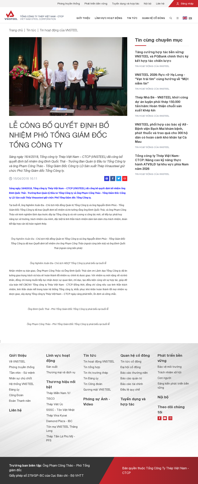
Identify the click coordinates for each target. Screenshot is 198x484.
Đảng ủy (14, 389)
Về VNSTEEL (17, 361)
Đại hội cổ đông (130, 367)
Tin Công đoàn (92, 384)
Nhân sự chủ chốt (20, 378)
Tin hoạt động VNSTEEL (98, 361)
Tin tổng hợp (91, 367)
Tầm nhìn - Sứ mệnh (22, 372)
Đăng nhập (186, 3)
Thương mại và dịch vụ (60, 372)
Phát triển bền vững (95, 3)
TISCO (50, 398)
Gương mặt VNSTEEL (97, 389)
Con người (164, 378)
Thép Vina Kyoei (56, 415)
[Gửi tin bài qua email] (124, 178)
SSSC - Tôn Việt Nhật (60, 409)
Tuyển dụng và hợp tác (125, 3)
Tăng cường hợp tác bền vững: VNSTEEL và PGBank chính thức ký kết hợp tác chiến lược (161, 56)
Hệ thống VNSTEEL (21, 384)
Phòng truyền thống (68, 3)
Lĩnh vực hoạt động (108, 18)
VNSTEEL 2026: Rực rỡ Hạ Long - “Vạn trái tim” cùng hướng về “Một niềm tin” (162, 79)
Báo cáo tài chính (131, 384)
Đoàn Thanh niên (20, 400)
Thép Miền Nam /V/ (58, 393)
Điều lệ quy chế (130, 389)
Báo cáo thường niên (134, 372)
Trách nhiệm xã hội (169, 372)
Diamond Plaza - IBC (59, 421)
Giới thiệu (83, 18)
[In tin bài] (106, 178)
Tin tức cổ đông (130, 361)
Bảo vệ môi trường (170, 366)
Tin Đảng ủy (90, 378)
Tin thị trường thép (95, 372)
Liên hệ (160, 3)
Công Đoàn (16, 395)
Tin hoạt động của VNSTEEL (59, 30)
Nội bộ (147, 3)
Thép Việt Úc (54, 404)
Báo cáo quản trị (131, 378)
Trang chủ (16, 30)
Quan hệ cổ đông (153, 18)
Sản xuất (52, 366)
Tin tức (132, 18)
